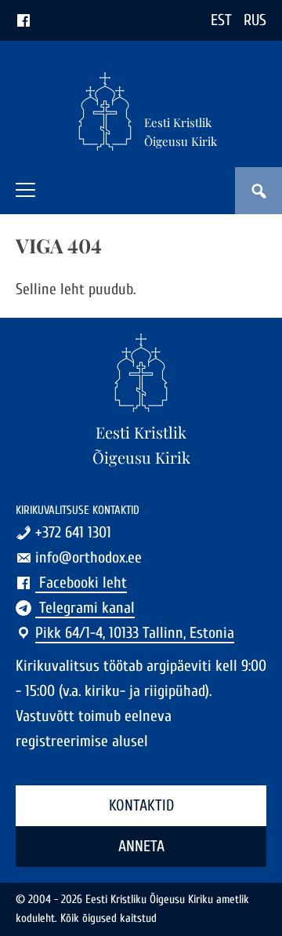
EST (221, 20)
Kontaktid (141, 805)
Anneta (141, 846)
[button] (25, 190)
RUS (255, 20)
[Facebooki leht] (23, 20)
